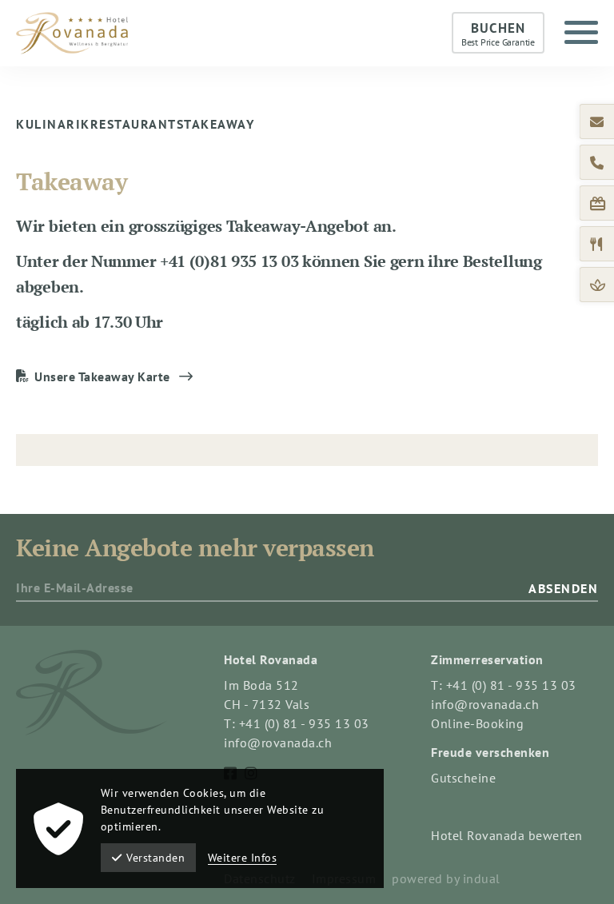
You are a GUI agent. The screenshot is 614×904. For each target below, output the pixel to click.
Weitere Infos (242, 857)
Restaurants (137, 124)
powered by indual (446, 878)
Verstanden (155, 857)
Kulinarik (53, 124)
